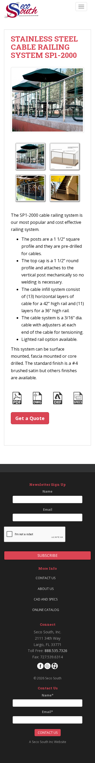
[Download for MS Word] (78, 398)
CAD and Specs (46, 599)
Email (47, 509)
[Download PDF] (17, 398)
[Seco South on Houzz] (54, 665)
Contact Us (45, 578)
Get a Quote (30, 418)
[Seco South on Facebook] (40, 665)
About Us (46, 589)
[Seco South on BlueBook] (47, 665)
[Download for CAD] (37, 398)
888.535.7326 (56, 650)
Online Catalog (45, 610)
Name (47, 491)
